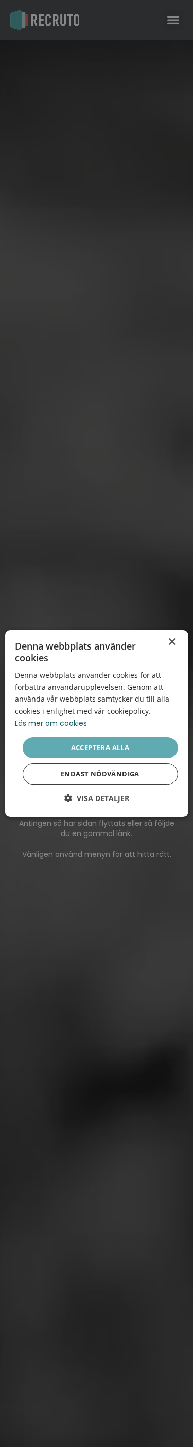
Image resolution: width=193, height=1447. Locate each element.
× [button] (172, 642)
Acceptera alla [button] (100, 747)
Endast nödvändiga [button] (100, 773)
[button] (96, 798)
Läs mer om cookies (51, 723)
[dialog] (96, 724)
